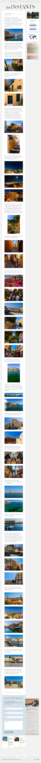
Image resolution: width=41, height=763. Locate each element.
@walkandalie (20, 756)
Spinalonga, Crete (29, 718)
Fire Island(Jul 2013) (33, 730)
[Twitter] (35, 25)
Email (5, 711)
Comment (6, 720)
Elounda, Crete (29, 720)
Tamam (11, 112)
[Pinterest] (34, 25)
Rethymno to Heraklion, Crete (12, 741)
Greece (14, 692)
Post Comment (9, 732)
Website (5, 715)
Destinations (12, 1)
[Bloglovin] (35, 29)
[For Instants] (20, 6)
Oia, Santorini (28, 716)
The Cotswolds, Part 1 (30, 726)
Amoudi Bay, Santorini (30, 713)
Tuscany (12, 589)
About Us (33, 21)
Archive (21, 1)
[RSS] (30, 29)
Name (5, 707)
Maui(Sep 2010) (33, 731)
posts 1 (11, 20)
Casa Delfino (10, 73)
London (19, 19)
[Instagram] (30, 25)
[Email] (34, 29)
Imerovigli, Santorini (30, 715)
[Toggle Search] (37, 1)
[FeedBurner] (32, 29)
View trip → (32, 734)
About (4, 1)
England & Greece (29, 709)
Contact (29, 1)
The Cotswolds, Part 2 (24, 740)
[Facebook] (32, 25)
